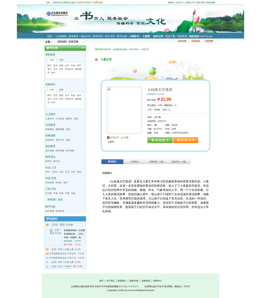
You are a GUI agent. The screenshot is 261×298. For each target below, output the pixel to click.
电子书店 (110, 36)
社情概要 (62, 36)
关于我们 (110, 281)
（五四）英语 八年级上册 (62, 249)
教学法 (56, 161)
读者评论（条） (180, 161)
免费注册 (98, 2)
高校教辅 (60, 129)
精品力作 (86, 36)
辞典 (61, 193)
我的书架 (200, 2)
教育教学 (74, 36)
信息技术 (69, 69)
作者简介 (134, 161)
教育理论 (50, 156)
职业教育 (49, 140)
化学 (67, 65)
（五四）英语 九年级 (61, 224)
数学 (49, 65)
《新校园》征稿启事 (67, 41)
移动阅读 (60, 211)
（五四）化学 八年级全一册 (63, 266)
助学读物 (60, 150)
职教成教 (50, 135)
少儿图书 (50, 114)
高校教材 (49, 129)
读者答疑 (182, 36)
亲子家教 (70, 150)
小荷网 (146, 36)
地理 (79, 65)
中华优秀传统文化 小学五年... (63, 253)
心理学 (54, 172)
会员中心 (180, 2)
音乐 (55, 69)
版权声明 (134, 281)
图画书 (69, 118)
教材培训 (194, 36)
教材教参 (50, 54)
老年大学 (158, 36)
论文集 (48, 193)
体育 (61, 69)
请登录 (81, 2)
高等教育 (50, 124)
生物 (73, 65)
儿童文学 (49, 118)
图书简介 (112, 161)
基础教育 (50, 146)
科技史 (59, 182)
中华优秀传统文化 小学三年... (63, 258)
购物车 (171, 2)
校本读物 (49, 150)
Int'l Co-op (206, 36)
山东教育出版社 (120, 49)
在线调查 (209, 41)
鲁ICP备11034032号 (129, 286)
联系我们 (122, 281)
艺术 (67, 172)
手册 (67, 193)
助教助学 (50, 84)
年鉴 (55, 193)
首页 (49, 36)
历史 (61, 172)
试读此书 (114, 137)
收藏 (126, 137)
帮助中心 (157, 281)
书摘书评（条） (157, 161)
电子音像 (49, 211)
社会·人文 (50, 167)
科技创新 (49, 182)
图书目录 (98, 36)
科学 (53, 72)
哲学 (47, 172)
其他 (76, 118)
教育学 (48, 161)
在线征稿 (182, 41)
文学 (73, 172)
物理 (61, 65)
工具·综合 (50, 188)
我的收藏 (210, 2)
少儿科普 (60, 118)
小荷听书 (134, 36)
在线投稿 (195, 41)
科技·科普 (50, 178)
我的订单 (190, 2)
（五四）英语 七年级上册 (62, 262)
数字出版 (122, 36)
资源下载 (170, 36)
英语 (55, 65)
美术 (49, 69)
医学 (66, 182)
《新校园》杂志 (54, 199)
